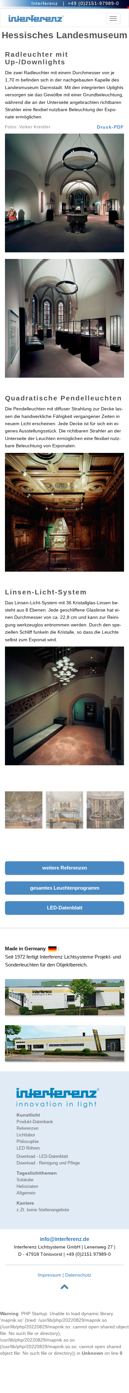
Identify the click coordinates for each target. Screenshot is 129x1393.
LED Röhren (28, 1148)
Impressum (49, 1275)
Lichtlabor (26, 1135)
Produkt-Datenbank (35, 1122)
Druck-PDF (110, 127)
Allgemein (26, 1193)
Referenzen (27, 1128)
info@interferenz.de (64, 1239)
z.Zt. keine (43, 1210)
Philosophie (28, 1141)
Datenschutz (78, 1275)
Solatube (25, 1180)
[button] (64, 868)
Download (42, 1156)
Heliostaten (27, 1186)
